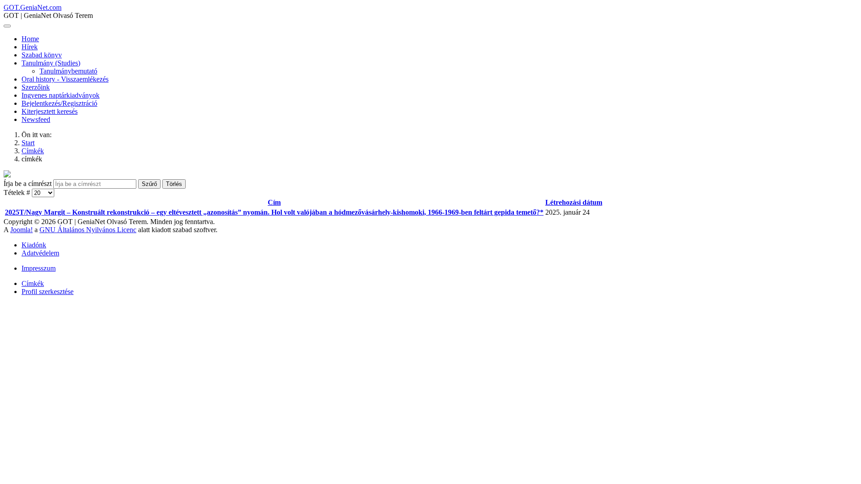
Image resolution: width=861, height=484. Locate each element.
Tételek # (18, 192)
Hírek (30, 47)
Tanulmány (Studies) (51, 63)
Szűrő (149, 184)
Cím (274, 202)
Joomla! (21, 229)
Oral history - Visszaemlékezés (65, 79)
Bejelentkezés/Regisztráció (59, 103)
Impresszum (39, 268)
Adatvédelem (40, 253)
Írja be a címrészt (28, 183)
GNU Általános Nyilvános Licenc (87, 229)
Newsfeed (36, 119)
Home (30, 39)
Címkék (33, 283)
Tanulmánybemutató (68, 71)
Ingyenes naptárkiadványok (61, 95)
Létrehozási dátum (573, 202)
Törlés (174, 184)
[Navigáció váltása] (7, 26)
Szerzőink (36, 87)
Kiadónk (34, 245)
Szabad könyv (42, 55)
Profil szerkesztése (48, 291)
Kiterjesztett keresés (50, 111)
